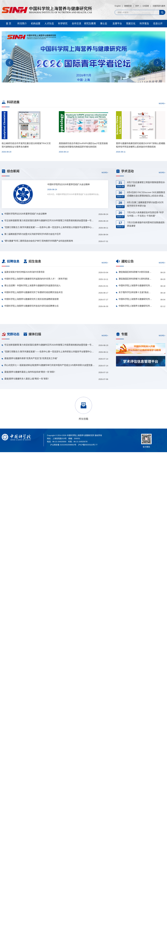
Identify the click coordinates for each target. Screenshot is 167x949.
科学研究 (62, 23)
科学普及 (144, 23)
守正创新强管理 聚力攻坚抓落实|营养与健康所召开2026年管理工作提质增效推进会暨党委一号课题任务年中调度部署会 (49, 220)
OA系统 (146, 6)
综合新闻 (13, 171)
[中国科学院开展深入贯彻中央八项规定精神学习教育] (140, 374)
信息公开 (158, 23)
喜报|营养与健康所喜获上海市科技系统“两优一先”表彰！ (30, 372)
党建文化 (130, 23)
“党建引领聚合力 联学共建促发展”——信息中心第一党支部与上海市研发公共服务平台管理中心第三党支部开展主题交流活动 (49, 227)
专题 (124, 334)
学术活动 (127, 171)
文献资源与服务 (159, 6)
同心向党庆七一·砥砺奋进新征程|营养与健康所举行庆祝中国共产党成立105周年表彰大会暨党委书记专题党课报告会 (49, 365)
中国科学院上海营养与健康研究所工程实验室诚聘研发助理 (31, 299)
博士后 (103, 23)
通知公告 (127, 261)
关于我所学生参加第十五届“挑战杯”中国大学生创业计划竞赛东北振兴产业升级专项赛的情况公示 (135, 292)
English (118, 6)
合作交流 (76, 23)
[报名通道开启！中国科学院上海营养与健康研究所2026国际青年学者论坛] (83, 61)
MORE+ (162, 103)
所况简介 (22, 23)
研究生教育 (90, 23)
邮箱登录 (128, 6)
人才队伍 (49, 23)
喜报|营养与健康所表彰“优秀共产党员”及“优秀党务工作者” (31, 358)
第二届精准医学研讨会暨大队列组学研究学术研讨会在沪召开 (32, 234)
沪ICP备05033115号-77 (87, 445)
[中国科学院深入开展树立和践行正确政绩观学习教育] (140, 348)
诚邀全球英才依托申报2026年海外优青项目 (24, 272)
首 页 (8, 23)
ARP (137, 6)
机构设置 (35, 23)
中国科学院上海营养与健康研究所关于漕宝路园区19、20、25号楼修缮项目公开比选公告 (135, 299)
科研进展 (13, 102)
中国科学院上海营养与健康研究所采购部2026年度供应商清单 (135, 306)
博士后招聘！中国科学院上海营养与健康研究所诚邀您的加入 (32, 285)
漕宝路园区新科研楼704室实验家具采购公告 (135, 272)
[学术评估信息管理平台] (140, 361)
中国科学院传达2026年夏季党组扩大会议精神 (25, 214)
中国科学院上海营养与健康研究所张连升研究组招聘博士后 (31, 306)
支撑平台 (117, 23)
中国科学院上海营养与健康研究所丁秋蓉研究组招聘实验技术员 (33, 292)
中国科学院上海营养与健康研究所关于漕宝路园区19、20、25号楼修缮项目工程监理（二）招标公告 (135, 285)
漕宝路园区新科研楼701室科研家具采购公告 (135, 279)
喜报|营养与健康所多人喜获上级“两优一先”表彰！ (27, 379)
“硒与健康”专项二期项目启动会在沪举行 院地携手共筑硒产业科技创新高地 (38, 241)
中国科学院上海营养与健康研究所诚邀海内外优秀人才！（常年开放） (36, 279)
